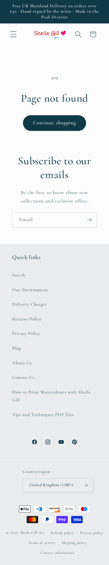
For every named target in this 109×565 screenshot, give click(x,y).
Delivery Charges (29, 304)
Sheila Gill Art (32, 533)
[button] (13, 34)
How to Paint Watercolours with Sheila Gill (51, 396)
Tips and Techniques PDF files (43, 414)
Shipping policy (74, 543)
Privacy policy (91, 533)
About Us (21, 363)
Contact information (57, 553)
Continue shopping (54, 123)
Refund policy (62, 533)
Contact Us (23, 377)
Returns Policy (26, 319)
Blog (16, 348)
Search (18, 275)
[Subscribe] (89, 220)
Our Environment (30, 289)
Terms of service (41, 543)
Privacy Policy (26, 333)
